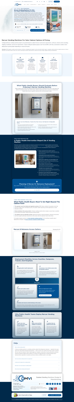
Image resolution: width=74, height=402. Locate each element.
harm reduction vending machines (35, 218)
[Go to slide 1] (51, 31)
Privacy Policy (21, 399)
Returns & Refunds (37, 399)
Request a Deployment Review (46, 295)
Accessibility (29, 399)
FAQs (28, 30)
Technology (48, 4)
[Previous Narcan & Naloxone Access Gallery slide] (15, 241)
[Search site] (59, 4)
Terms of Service (17, 399)
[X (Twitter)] (39, 1)
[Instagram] (41, 1)
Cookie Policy (45, 399)
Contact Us (55, 4)
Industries (39, 4)
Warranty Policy (41, 399)
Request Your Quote (55, 395)
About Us (28, 4)
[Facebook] (46, 1)
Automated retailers (33, 4)
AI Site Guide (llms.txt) (25, 399)
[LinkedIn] (44, 1)
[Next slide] (60, 20)
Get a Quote (57, 1)
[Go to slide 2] (52, 31)
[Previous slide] (48, 20)
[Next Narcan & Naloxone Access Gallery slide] (58, 241)
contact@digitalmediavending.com (27, 1)
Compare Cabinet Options (20, 30)
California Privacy (48, 399)
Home (25, 4)
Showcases (43, 4)
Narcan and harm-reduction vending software (34, 219)
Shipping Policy (32, 399)
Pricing (52, 4)
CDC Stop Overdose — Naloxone (17, 18)
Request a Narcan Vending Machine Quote (38, 30)
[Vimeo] (37, 1)
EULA (55, 399)
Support (51, 1)
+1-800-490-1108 (17, 1)
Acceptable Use (52, 399)
